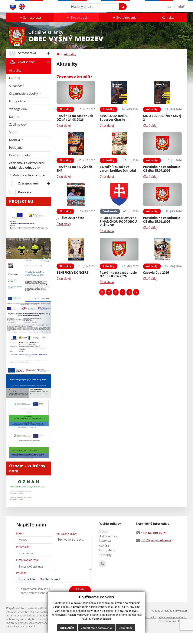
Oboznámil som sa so (40, 591)
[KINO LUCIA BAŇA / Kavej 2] (162, 92)
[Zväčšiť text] (181, 6)
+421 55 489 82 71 (153, 532)
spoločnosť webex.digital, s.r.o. (45, 623)
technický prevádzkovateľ (20, 626)
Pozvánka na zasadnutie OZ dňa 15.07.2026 (161, 168)
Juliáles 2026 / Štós (70, 218)
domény (47, 619)
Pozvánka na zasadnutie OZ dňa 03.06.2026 (118, 274)
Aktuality (15, 70)
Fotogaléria (17, 101)
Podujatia (16, 147)
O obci (103, 531)
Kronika (15, 140)
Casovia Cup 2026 (156, 272)
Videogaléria (18, 109)
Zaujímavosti (18, 124)
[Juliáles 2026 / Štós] (76, 194)
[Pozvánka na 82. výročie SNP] (76, 143)
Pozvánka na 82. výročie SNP (75, 168)
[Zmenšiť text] (171, 7)
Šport (13, 132)
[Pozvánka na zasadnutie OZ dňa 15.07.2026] (162, 143)
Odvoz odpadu (19, 155)
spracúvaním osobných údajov (40, 593)
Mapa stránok (36, 615)
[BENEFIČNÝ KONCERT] (76, 249)
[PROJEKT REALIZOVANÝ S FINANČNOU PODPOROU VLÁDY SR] (119, 194)
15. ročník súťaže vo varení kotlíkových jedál (118, 168)
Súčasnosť (16, 86)
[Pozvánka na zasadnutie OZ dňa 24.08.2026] (76, 92)
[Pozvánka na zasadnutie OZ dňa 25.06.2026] (162, 194)
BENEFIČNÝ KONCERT (72, 272)
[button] (30, 17)
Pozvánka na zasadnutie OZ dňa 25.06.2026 (161, 219)
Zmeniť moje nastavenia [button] (96, 627)
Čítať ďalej (64, 125)
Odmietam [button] (125, 627)
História (14, 78)
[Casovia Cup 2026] (162, 249)
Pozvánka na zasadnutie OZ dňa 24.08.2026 (75, 117)
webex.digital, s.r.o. (30, 619)
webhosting (12, 619)
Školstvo (105, 540)
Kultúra (14, 117)
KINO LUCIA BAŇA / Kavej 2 (162, 117)
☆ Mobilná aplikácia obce (27, 175)
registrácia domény (16, 623)
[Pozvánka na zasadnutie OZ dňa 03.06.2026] (119, 249)
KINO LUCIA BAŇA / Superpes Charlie (114, 117)
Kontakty (168, 17)
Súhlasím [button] (67, 627)
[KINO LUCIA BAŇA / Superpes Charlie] (119, 92)
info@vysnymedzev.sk (156, 540)
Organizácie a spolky (24, 93)
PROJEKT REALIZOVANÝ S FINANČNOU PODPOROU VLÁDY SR (118, 221)
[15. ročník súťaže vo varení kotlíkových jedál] (119, 143)
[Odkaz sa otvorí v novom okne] (102, 563)
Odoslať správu (80, 591)
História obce (108, 536)
